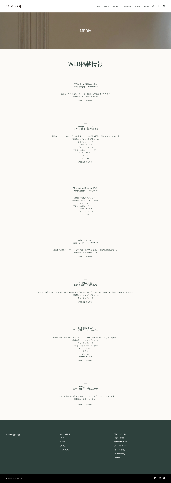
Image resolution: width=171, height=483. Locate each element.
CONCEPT (64, 446)
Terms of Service (120, 442)
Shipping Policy (120, 446)
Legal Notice (119, 438)
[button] (31, 433)
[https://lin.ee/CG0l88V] (164, 478)
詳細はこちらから (85, 100)
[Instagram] (160, 478)
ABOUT (63, 442)
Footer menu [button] (120, 434)
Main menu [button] (65, 434)
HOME (62, 438)
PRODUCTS (64, 450)
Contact (117, 458)
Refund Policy (119, 450)
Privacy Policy (119, 454)
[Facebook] (155, 478)
